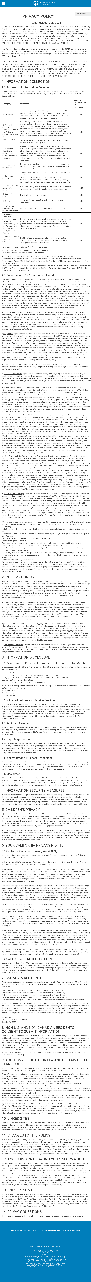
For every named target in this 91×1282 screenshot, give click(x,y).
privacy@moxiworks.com (53, 826)
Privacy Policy (30, 1231)
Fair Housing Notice (71, 1231)
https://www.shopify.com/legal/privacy (36, 355)
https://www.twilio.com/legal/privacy (40, 619)
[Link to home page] (46, 3)
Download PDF (82, 14)
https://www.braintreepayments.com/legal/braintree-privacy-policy (29, 360)
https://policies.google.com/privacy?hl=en (19, 487)
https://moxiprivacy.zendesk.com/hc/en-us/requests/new (46, 888)
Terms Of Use (16, 1231)
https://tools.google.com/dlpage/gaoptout (37, 489)
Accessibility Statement (49, 1231)
